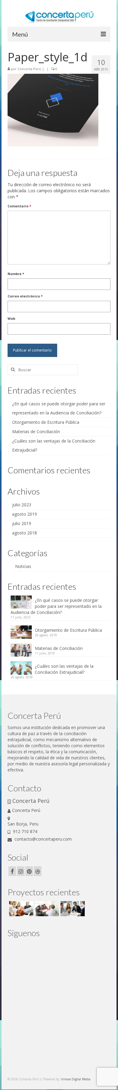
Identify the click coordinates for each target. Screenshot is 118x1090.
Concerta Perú (29, 69)
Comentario (19, 206)
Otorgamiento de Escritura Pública (45, 422)
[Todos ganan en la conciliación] (72, 908)
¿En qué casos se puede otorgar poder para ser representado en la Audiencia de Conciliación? (56, 606)
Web (11, 318)
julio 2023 (21, 505)
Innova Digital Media (75, 1079)
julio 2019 (21, 523)
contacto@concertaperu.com (42, 839)
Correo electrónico (25, 296)
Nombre (16, 273)
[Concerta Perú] (46, 908)
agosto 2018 (24, 533)
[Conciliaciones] (20, 908)
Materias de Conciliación (36, 431)
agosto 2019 (24, 514)
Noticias (23, 566)
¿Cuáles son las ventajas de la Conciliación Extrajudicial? (64, 669)
